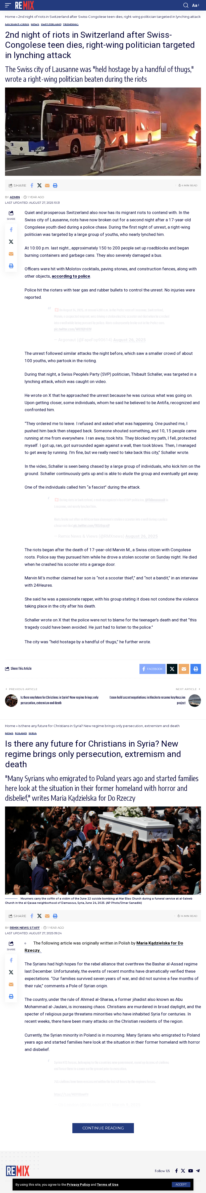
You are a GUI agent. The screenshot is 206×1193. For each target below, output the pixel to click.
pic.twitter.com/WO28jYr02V (72, 329)
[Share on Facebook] (31, 185)
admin (15, 197)
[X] (183, 1171)
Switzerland (51, 24)
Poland (21, 733)
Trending (70, 24)
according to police (71, 276)
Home (10, 17)
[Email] (47, 185)
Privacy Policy (78, 1184)
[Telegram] (198, 1171)
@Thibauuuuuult (155, 500)
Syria (33, 733)
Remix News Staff (25, 927)
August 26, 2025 (129, 339)
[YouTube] (190, 1171)
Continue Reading (103, 1128)
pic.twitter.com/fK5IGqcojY (91, 526)
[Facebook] (176, 1171)
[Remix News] (24, 5)
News (35, 24)
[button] (181, 1184)
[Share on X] (39, 185)
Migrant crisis (17, 24)
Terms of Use (107, 1184)
